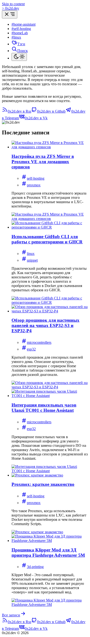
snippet (32, 260)
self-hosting (35, 178)
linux (31, 254)
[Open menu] (9, 14)
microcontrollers (39, 342)
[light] (19, 57)
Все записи (11, 615)
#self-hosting (21, 29)
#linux (16, 37)
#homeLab (20, 33)
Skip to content (13, 4)
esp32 (31, 349)
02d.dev (10, 8)
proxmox (34, 185)
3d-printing (35, 567)
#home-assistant (24, 24)
